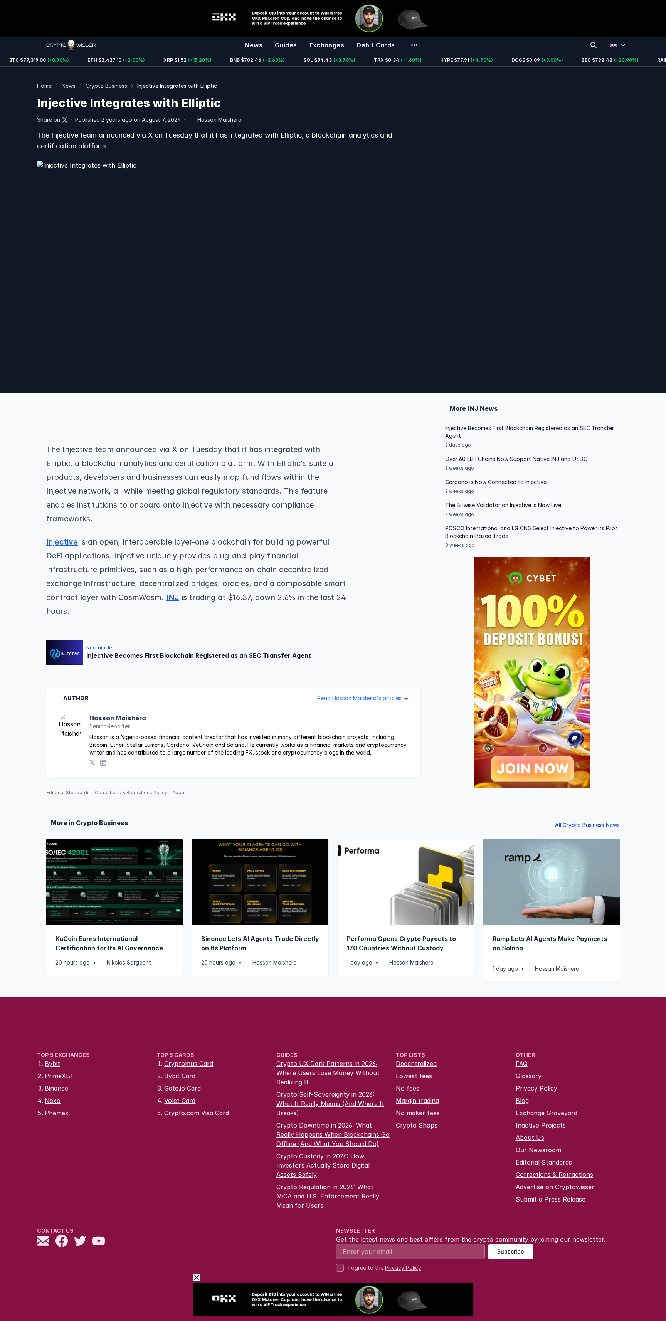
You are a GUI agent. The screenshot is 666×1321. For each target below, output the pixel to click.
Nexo (53, 1100)
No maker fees (418, 1113)
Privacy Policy (536, 1088)
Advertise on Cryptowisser (555, 1187)
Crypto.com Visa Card (196, 1113)
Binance (56, 1088)
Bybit (52, 1063)
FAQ (522, 1063)
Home (44, 85)
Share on (48, 119)
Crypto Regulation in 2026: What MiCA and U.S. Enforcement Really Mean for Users (327, 1196)
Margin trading (417, 1100)
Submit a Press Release (550, 1199)
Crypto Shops (416, 1125)
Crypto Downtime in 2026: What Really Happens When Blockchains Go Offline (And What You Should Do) (333, 1134)
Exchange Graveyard (546, 1113)
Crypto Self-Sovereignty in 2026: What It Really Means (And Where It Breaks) (330, 1104)
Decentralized (416, 1063)
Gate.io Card (182, 1088)
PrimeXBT (59, 1076)
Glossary (529, 1076)
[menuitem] (253, 45)
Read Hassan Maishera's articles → (362, 698)
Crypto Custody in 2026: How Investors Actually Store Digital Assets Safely (323, 1165)
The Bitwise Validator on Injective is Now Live (503, 505)
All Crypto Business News (587, 825)
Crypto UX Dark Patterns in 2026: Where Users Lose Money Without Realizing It (328, 1073)
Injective (62, 541)
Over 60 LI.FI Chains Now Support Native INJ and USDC (516, 458)
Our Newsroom (538, 1150)
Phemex (57, 1113)
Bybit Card (179, 1076)
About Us (530, 1137)
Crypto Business (106, 85)
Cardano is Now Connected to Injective (496, 482)
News (69, 85)
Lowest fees (414, 1076)
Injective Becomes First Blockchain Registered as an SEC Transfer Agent (529, 432)
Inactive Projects (541, 1125)
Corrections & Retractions (554, 1174)
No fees (407, 1088)
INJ (172, 597)
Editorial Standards (68, 792)
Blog (522, 1100)
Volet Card (179, 1100)
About (179, 792)
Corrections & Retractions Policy (131, 792)
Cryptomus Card (188, 1063)
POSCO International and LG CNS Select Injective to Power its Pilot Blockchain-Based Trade (531, 532)
